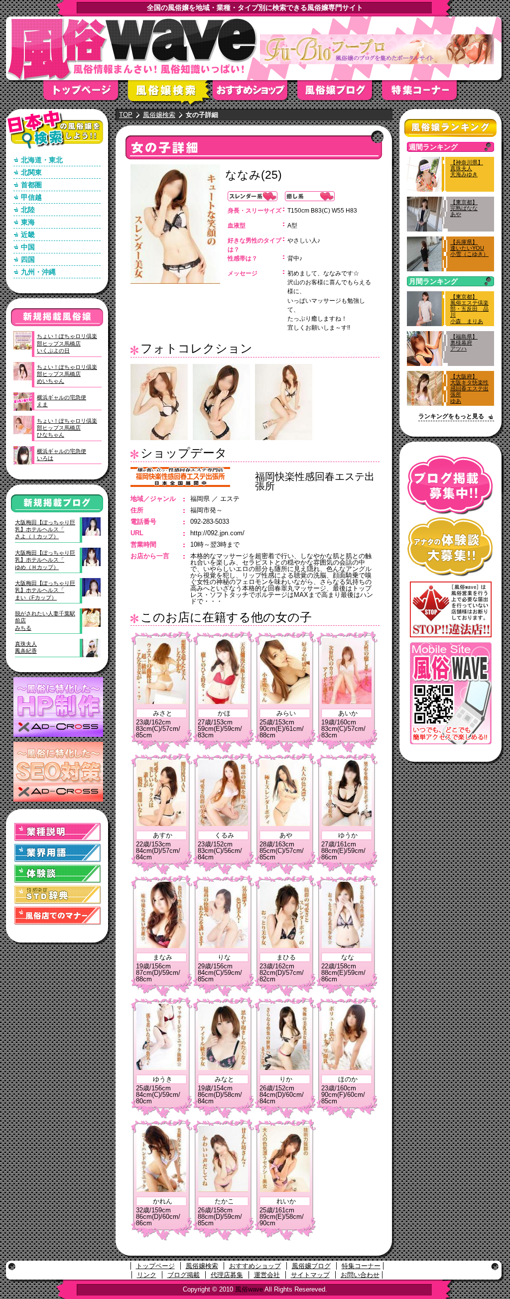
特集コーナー (361, 1266)
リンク (146, 1275)
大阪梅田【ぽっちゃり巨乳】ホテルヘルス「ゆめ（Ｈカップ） (45, 560)
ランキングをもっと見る (451, 416)
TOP (125, 114)
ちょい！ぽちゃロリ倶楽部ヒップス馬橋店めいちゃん (67, 374)
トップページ (85, 93)
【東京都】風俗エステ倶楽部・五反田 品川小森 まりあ (469, 309)
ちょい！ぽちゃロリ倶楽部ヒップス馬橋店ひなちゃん (67, 428)
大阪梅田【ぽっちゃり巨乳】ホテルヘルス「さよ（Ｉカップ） (45, 529)
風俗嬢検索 (170, 93)
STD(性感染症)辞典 (57, 895)
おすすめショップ (255, 93)
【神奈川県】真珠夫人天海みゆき (466, 168)
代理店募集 (227, 1275)
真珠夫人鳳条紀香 (26, 647)
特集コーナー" (424, 93)
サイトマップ (310, 1275)
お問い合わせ (360, 1275)
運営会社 (267, 1275)
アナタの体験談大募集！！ (450, 547)
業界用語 (57, 853)
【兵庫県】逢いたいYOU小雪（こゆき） (469, 248)
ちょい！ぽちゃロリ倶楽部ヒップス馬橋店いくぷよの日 (67, 343)
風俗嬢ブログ (339, 93)
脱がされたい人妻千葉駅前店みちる (45, 620)
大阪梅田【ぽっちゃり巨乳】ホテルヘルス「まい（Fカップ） (45, 590)
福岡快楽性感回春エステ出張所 (315, 481)
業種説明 (57, 832)
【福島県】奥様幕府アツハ (464, 343)
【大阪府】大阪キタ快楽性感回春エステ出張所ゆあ (469, 388)
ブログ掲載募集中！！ (450, 485)
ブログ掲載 (183, 1275)
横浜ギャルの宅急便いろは (61, 454)
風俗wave (249, 1289)
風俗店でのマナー (57, 916)
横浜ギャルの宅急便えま (61, 400)
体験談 (57, 874)
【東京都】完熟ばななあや (464, 208)
